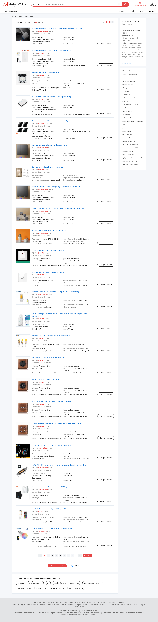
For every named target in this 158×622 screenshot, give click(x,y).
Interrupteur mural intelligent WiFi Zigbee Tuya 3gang (49, 145)
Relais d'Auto (126, 115)
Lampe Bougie (126, 131)
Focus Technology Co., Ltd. (78, 611)
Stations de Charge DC (129, 118)
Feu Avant (125, 101)
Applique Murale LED (128, 141)
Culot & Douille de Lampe (130, 145)
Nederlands (115, 605)
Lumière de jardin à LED (56, 588)
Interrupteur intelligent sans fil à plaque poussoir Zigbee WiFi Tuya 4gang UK (57, 29)
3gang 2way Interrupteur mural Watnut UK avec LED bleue (51, 401)
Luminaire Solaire (127, 151)
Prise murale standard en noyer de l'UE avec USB (48, 358)
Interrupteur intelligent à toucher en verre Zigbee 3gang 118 (51, 50)
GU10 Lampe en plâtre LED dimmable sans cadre (48, 167)
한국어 (102, 605)
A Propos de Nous (39, 602)
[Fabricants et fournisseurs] (14, 4)
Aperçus (121, 602)
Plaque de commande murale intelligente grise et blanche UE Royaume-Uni (56, 187)
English (28, 605)
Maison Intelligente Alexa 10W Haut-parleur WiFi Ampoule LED (52, 528)
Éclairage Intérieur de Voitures (131, 98)
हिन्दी (122, 605)
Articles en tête (37, 583)
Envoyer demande (106, 43)
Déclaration (50, 602)
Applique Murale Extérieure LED (132, 158)
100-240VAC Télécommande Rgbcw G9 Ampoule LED (49, 509)
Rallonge (124, 88)
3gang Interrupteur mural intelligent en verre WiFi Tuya (50, 487)
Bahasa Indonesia (80, 606)
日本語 (49, 605)
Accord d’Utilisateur (61, 602)
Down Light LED (127, 135)
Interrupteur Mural (128, 85)
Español (63, 605)
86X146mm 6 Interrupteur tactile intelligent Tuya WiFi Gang (51, 97)
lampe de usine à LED (76, 588)
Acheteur (121, 11)
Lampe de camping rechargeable (132, 121)
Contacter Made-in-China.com (96, 602)
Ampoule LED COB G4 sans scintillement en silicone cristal (51, 336)
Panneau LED (126, 138)
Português (78, 605)
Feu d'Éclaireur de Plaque (130, 105)
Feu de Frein (126, 95)
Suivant (87, 555)
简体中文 (35, 605)
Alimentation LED (22, 583)
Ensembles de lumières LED (93, 583)
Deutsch (70, 605)
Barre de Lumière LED (129, 111)
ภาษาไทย (128, 605)
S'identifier (152, 6)
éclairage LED (74, 583)
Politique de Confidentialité (77, 602)
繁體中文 (42, 605)
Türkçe (135, 605)
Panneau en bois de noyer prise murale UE (46, 379)
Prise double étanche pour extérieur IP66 (45, 72)
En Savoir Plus (127, 63)
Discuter (76, 566)
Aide (133, 11)
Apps (141, 11)
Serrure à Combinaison (129, 75)
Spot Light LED (126, 128)
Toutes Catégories (11, 11)
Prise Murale (126, 91)
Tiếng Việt (142, 605)
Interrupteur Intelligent (129, 81)
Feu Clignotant (126, 108)
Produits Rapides (112, 602)
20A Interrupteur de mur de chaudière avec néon (48, 250)
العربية (108, 605)
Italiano (85, 605)
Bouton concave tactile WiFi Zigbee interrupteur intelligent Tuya (53, 121)
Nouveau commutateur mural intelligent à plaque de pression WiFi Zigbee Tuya (58, 209)
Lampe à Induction (128, 155)
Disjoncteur (125, 78)
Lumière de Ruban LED (129, 161)
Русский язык (94, 605)
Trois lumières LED (60, 583)
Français (56, 605)
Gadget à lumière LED (24, 588)
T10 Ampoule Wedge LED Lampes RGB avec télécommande (51, 445)
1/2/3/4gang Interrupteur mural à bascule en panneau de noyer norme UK (56, 423)
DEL (48, 583)
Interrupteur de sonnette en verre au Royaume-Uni (48, 272)
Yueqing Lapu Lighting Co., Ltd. (132, 21)
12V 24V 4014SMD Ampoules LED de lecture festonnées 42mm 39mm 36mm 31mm (59, 465)
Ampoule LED (39, 588)
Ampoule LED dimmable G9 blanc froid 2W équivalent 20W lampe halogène (56, 292)
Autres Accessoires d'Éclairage (132, 148)
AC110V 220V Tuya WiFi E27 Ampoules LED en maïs (49, 230)
